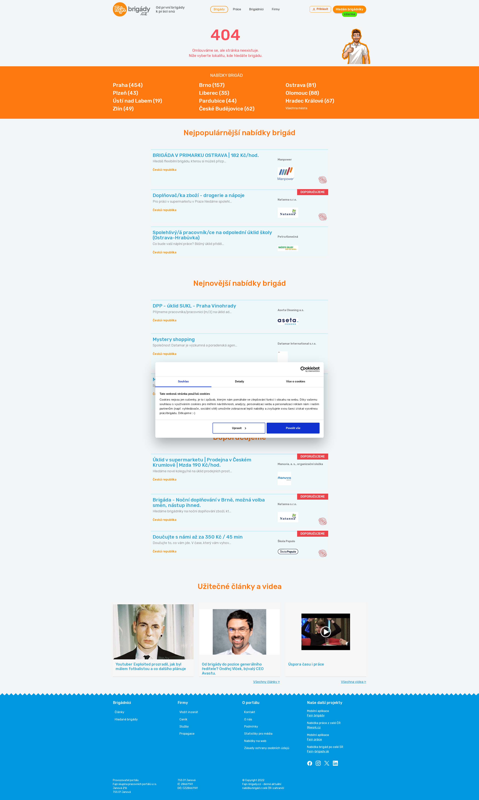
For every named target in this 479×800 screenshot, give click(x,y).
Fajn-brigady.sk (318, 751)
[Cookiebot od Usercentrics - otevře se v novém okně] (303, 369)
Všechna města (296, 108)
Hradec (310, 101)
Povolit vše (293, 428)
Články (119, 712)
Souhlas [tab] (183, 381)
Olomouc (302, 93)
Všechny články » (266, 682)
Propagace (186, 733)
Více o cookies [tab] (295, 381)
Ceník (183, 719)
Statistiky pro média (258, 733)
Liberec (214, 93)
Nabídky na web (255, 741)
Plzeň (125, 93)
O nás (248, 719)
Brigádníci (256, 9)
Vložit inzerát (188, 712)
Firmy (276, 9)
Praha (128, 85)
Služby (184, 726)
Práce (237, 9)
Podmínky (251, 726)
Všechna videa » (353, 682)
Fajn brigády (316, 715)
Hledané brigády (126, 719)
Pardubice (218, 101)
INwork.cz (314, 727)
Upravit (237, 428)
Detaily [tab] (239, 381)
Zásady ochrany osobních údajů (266, 748)
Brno (212, 85)
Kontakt (249, 712)
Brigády (219, 9)
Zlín (123, 109)
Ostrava (301, 85)
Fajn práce (314, 739)
